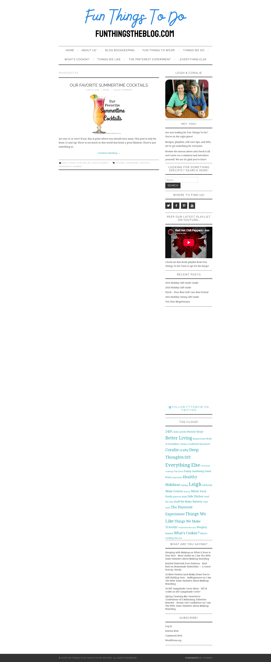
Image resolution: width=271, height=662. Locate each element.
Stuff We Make (183, 501)
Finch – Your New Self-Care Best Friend (186, 292)
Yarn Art (178, 538)
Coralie (172, 449)
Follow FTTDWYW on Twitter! (190, 408)
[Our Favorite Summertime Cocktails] (109, 114)
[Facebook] (176, 205)
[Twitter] (168, 205)
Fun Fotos (178, 471)
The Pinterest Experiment (150, 59)
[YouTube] (192, 205)
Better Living (178, 438)
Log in (168, 626)
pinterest (177, 496)
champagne (132, 163)
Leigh (195, 484)
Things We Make (187, 521)
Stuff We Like (84, 163)
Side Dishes (195, 496)
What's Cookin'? (100, 163)
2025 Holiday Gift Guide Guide (181, 283)
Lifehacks (207, 485)
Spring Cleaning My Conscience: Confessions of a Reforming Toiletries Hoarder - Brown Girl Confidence (185, 599)
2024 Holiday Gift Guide (178, 287)
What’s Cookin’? (77, 59)
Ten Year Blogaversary (177, 301)
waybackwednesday (187, 527)
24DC (169, 431)
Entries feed (171, 631)
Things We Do (194, 50)
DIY (187, 457)
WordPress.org (173, 640)
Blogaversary (199, 439)
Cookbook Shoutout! (199, 444)
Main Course (174, 491)
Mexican (187, 492)
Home (70, 50)
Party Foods (69, 163)
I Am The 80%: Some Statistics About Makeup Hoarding (188, 580)
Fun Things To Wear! (158, 50)
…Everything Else (193, 59)
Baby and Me (180, 432)
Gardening (198, 471)
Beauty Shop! (195, 431)
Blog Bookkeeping (120, 50)
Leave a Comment (123, 90)
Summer (76, 166)
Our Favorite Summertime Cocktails (109, 85)
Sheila (184, 497)
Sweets (197, 501)
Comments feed (173, 635)
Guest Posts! (177, 477)
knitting (184, 485)
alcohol (120, 163)
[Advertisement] (188, 356)
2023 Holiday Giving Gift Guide (182, 297)
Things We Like (109, 59)
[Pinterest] (184, 205)
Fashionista (192, 658)
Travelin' (171, 527)
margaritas (65, 166)
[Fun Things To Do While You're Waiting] (135, 24)
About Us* (89, 50)
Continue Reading (109, 153)
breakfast (173, 444)
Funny (187, 471)
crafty (184, 450)
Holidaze (172, 485)
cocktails (144, 163)
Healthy (190, 477)
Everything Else (182, 465)
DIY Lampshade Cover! (188, 591)
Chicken (183, 444)
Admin (106, 90)
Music (195, 491)
